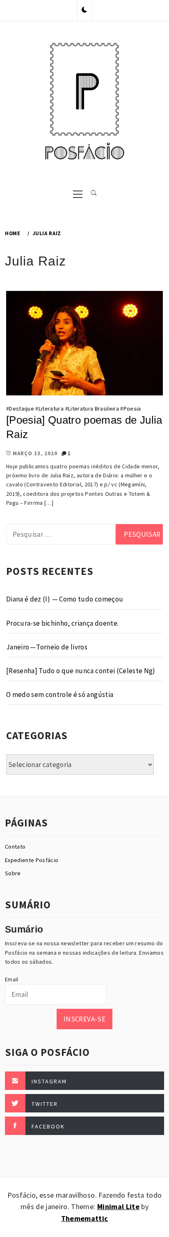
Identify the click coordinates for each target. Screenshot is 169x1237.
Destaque (21, 408)
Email (11, 979)
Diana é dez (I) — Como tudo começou (64, 599)
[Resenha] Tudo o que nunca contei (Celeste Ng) (80, 670)
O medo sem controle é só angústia (59, 694)
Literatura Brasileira (93, 408)
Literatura (51, 408)
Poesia (132, 408)
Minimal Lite (118, 1206)
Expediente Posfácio (31, 860)
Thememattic (84, 1218)
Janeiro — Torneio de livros (46, 646)
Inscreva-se (84, 1019)
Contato (15, 846)
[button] (84, 10)
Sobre (13, 873)
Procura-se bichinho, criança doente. (62, 623)
